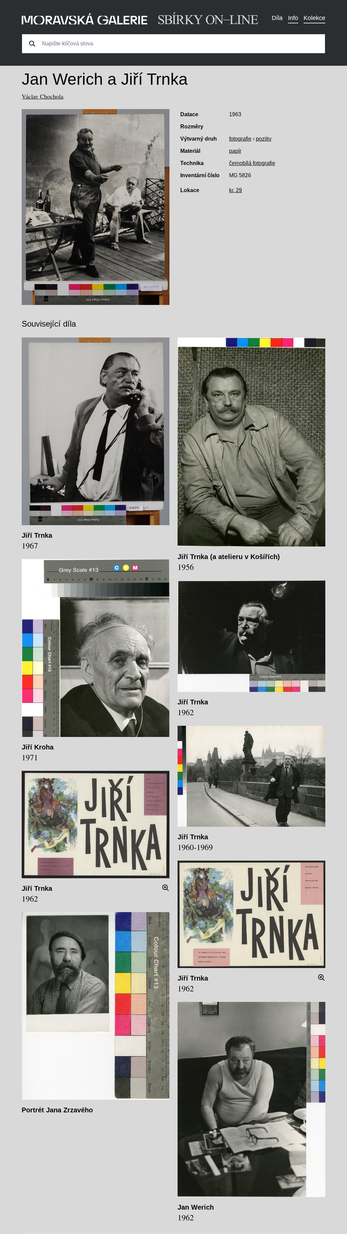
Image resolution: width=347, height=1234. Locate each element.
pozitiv (263, 139)
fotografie (240, 139)
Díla (277, 18)
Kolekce (314, 18)
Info (293, 18)
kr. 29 (235, 190)
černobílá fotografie (252, 163)
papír (235, 151)
